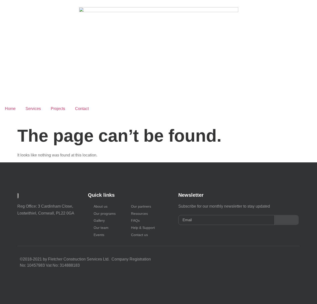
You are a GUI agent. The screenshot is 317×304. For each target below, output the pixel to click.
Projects (58, 109)
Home (10, 109)
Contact (82, 109)
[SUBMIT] (287, 220)
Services (33, 109)
